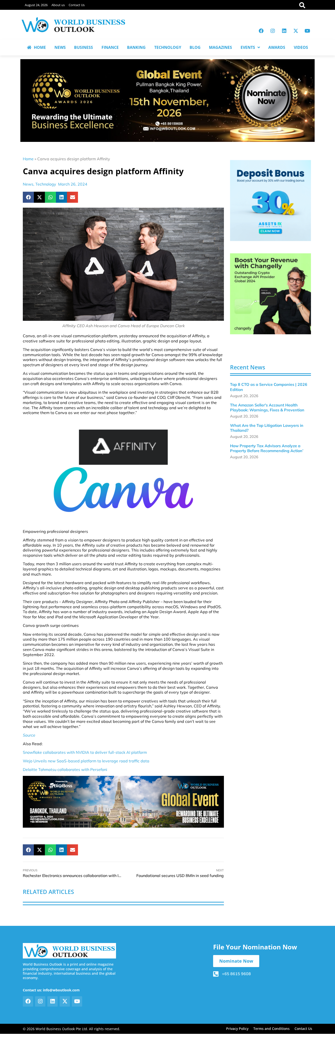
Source (29, 735)
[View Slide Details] (270, 200)
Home (28, 158)
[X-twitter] (296, 31)
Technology (45, 184)
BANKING (136, 47)
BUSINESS (83, 47)
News (28, 184)
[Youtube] (307, 31)
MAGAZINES (220, 47)
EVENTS (248, 47)
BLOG (195, 47)
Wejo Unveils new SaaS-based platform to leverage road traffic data (86, 760)
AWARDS (276, 47)
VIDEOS (301, 47)
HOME (40, 47)
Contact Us (77, 5)
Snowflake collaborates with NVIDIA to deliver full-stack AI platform (85, 752)
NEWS (60, 47)
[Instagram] (273, 31)
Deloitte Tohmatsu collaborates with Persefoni (65, 769)
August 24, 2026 (36, 5)
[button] (28, 197)
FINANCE (110, 47)
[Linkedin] (284, 31)
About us (58, 5)
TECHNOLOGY (167, 47)
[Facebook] (261, 31)
